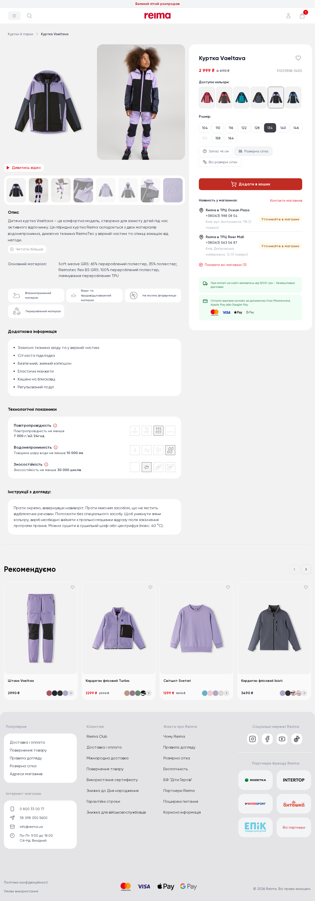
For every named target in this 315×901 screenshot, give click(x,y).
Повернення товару (28, 750)
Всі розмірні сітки (223, 162)
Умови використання (21, 891)
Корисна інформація (182, 812)
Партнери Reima (179, 790)
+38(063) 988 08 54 (221, 216)
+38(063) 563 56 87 (221, 243)
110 (218, 128)
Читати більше (29, 249)
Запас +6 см (219, 151)
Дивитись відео (26, 167)
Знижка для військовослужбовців (116, 812)
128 (257, 128)
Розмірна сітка (256, 151)
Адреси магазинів (26, 773)
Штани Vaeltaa (21, 681)
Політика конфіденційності (26, 882)
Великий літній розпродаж (157, 4)
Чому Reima (174, 736)
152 (204, 138)
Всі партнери (294, 827)
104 (205, 128)
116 (231, 128)
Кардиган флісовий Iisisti (262, 681)
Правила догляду (26, 758)
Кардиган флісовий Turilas (107, 681)
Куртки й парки (20, 34)
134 (270, 128)
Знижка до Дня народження (113, 790)
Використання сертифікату (112, 779)
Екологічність (175, 769)
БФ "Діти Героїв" (177, 779)
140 (283, 128)
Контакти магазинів (286, 200)
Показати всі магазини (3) (226, 265)
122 (244, 128)
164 (231, 138)
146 (296, 128)
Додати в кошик (254, 184)
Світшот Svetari (177, 681)
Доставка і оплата (27, 742)
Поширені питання (180, 801)
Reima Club (97, 736)
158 (217, 138)
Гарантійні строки (103, 801)
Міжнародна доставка (107, 758)
